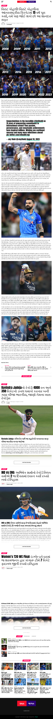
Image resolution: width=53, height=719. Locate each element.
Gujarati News (26, 711)
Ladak (8, 402)
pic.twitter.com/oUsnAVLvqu (18, 134)
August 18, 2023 (33, 139)
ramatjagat (9, 24)
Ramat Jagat (10, 484)
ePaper (36, 716)
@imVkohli (38, 121)
